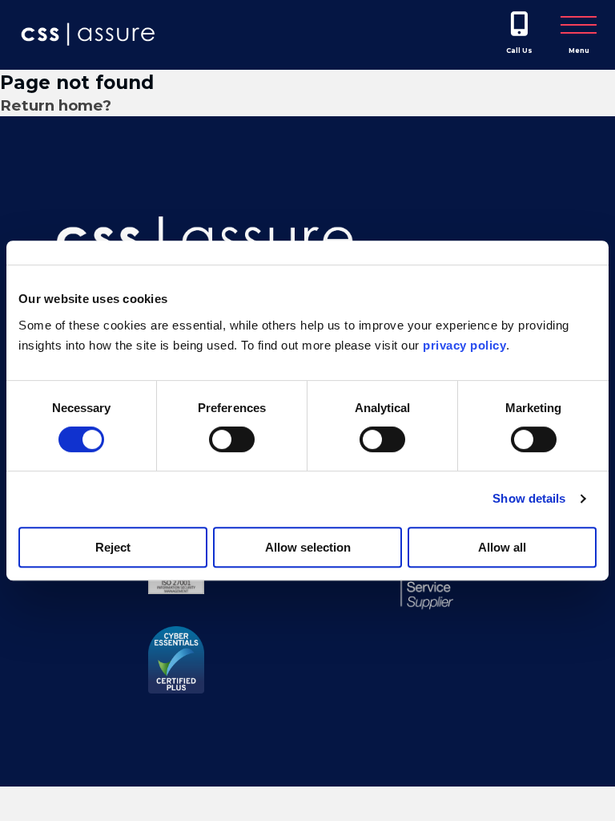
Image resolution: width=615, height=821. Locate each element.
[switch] (232, 439)
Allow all (502, 547)
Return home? (55, 105)
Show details (528, 498)
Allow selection (308, 547)
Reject (113, 547)
